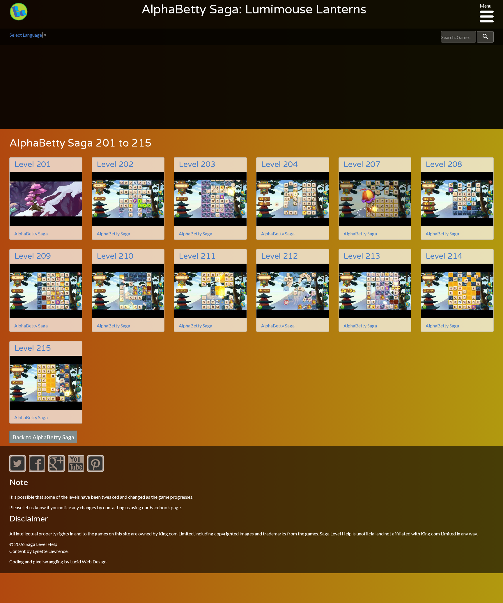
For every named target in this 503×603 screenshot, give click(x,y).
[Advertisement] (251, 88)
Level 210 (115, 256)
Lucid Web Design (88, 561)
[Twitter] (17, 469)
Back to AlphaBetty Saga (43, 436)
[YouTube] (76, 469)
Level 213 (361, 256)
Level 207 (361, 164)
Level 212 (279, 256)
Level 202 (115, 164)
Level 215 (32, 348)
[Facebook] (37, 469)
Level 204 (279, 164)
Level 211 (197, 256)
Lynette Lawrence (50, 551)
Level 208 (444, 164)
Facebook (160, 507)
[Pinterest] (95, 469)
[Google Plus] (56, 469)
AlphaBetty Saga (31, 233)
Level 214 (444, 256)
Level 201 (32, 164)
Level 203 (197, 164)
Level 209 (32, 256)
